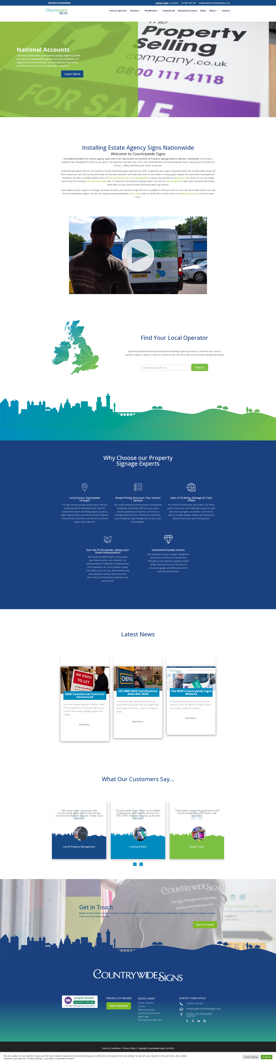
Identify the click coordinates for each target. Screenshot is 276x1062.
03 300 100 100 (188, 3)
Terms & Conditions (111, 1048)
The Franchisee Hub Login (150, 1020)
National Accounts (187, 11)
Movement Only (181, 177)
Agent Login (143, 1016)
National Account (189, 193)
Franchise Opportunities (149, 1013)
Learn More (72, 74)
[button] (135, 864)
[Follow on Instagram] (204, 1021)
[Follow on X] (193, 1021)
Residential (150, 11)
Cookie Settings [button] (251, 1057)
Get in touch (135, 193)
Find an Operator (118, 11)
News (203, 11)
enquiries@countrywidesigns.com (214, 3)
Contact (226, 11)
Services (134, 11)
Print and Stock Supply (96, 181)
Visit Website (119, 1006)
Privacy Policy (129, 1048)
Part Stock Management (136, 177)
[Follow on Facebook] (187, 1021)
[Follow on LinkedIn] (198, 1021)
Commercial (168, 11)
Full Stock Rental (116, 177)
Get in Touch (205, 925)
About (212, 11)
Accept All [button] (266, 1057)
